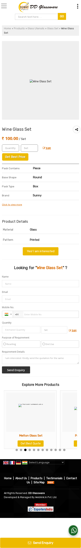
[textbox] (37, 17)
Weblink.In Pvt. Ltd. (46, 497)
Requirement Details (13, 351)
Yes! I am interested (40, 251)
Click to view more (12, 204)
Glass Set (52, 28)
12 (64, 450)
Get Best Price (15, 157)
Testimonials (54, 478)
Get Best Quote (31, 443)
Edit (48, 148)
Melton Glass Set (30, 435)
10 (55, 450)
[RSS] (50, 482)
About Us (21, 478)
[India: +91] (7, 314)
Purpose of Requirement (15, 337)
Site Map (39, 482)
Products (19, 28)
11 (60, 450)
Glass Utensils (36, 28)
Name (5, 276)
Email (5, 292)
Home (7, 28)
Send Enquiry (42, 543)
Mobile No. (8, 307)
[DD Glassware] (38, 7)
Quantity (6, 322)
